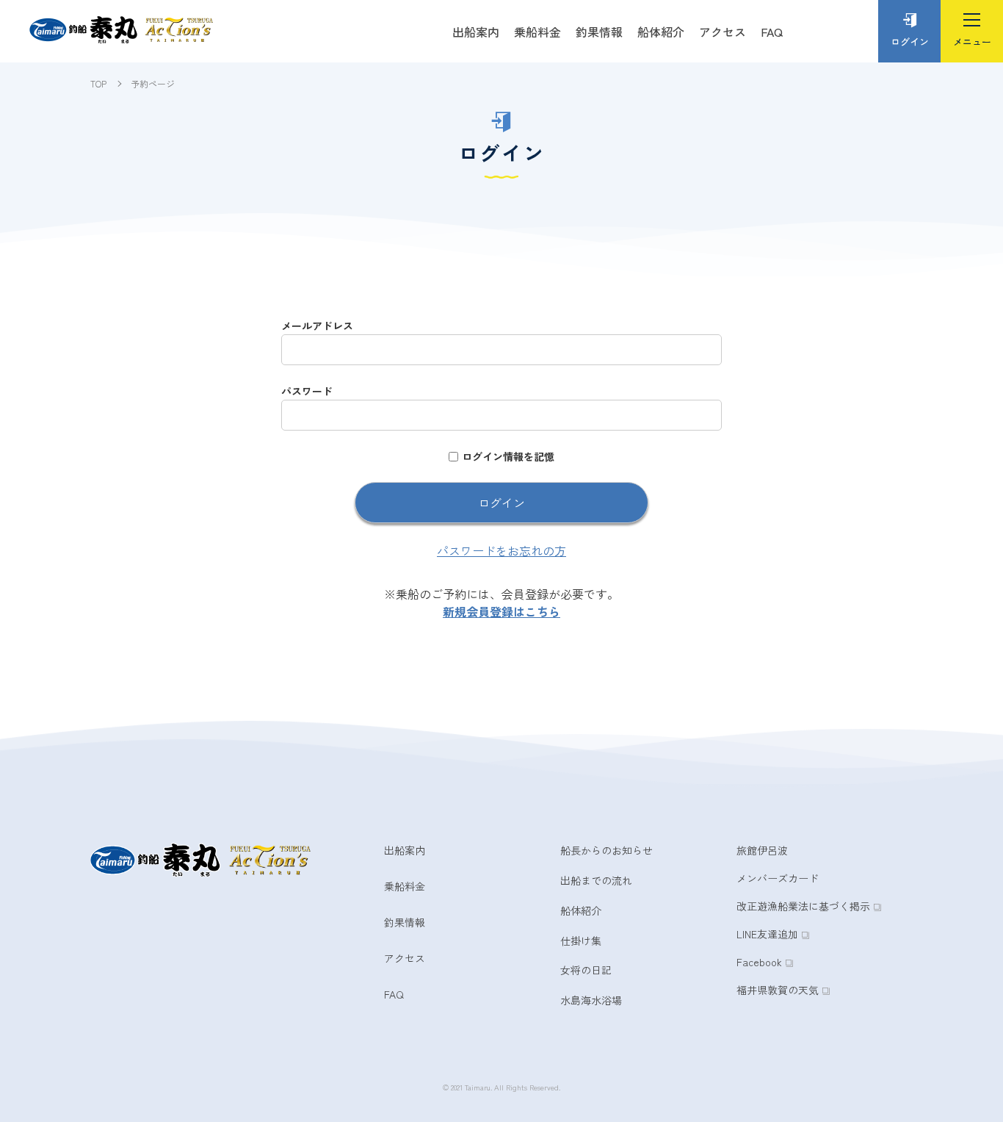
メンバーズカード (777, 878)
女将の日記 (586, 970)
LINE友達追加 (767, 934)
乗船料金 (537, 31)
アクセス (722, 31)
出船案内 (475, 31)
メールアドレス (317, 325)
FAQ (772, 31)
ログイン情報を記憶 (508, 456)
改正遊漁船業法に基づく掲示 (803, 906)
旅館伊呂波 (762, 850)
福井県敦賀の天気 (777, 989)
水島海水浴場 (591, 1000)
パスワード (307, 391)
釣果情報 (599, 31)
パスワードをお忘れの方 (501, 550)
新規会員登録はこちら (501, 611)
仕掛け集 (580, 940)
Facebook (759, 961)
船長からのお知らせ (606, 850)
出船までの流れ (596, 880)
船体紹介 (660, 31)
